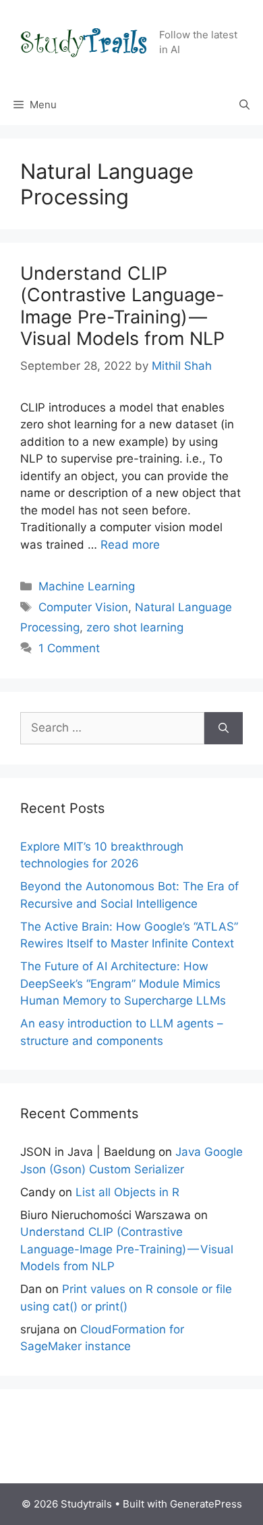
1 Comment (69, 648)
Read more (130, 544)
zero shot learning (134, 627)
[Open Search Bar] (244, 105)
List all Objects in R (127, 1192)
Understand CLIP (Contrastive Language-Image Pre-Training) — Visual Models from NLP (122, 306)
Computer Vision (83, 607)
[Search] (223, 728)
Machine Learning (86, 586)
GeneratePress (206, 1503)
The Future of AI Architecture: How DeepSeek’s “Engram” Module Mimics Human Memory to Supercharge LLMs (123, 983)
